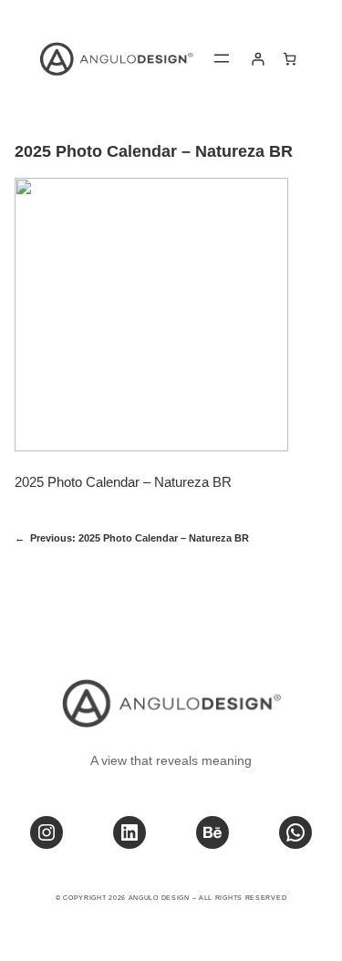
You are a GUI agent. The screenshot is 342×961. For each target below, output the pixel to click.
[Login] (258, 59)
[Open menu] (222, 58)
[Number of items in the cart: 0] (290, 59)
